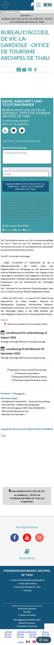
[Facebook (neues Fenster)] (14, 537)
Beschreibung (29, 69)
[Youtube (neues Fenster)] (27, 537)
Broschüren (27, 558)
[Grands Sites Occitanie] (7, 636)
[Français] (28, 642)
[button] (31, 5)
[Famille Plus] (8, 631)
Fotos (18, 69)
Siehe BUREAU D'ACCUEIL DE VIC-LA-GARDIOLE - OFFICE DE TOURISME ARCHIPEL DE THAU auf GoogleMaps (27, 496)
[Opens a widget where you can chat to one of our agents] (43, 640)
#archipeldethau (27, 527)
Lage (35, 69)
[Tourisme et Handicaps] (32, 636)
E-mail (6, 169)
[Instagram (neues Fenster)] (39, 537)
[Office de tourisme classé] (46, 634)
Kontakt (24, 69)
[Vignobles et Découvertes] (20, 634)
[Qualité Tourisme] (27, 631)
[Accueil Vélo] (32, 634)
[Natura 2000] (46, 636)
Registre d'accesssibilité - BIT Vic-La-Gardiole (27, 324)
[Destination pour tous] (7, 634)
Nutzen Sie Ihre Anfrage (15, 147)
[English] (34, 642)
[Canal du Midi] (20, 636)
